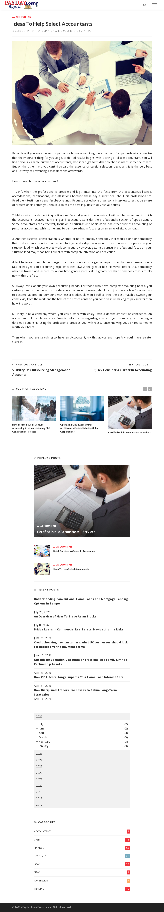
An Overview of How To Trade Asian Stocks (65, 616)
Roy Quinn (43, 31)
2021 (39, 779)
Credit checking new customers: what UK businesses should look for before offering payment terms (81, 644)
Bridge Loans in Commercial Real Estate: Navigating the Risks (79, 629)
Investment (81, 856)
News (81, 872)
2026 (39, 716)
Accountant (24, 17)
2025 (39, 753)
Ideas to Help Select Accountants (71, 569)
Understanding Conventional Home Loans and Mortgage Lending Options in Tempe (81, 601)
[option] (34, 414)
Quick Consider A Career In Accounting (123, 370)
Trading (81, 888)
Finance (81, 847)
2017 (39, 805)
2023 (39, 766)
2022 (39, 773)
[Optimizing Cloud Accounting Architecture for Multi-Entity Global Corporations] (82, 408)
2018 (39, 798)
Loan (81, 864)
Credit (81, 839)
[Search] (144, 5)
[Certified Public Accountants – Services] (130, 412)
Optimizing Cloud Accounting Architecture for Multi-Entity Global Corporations (79, 428)
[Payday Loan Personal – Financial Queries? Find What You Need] (21, 4)
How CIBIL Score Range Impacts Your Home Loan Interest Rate (79, 677)
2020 (39, 785)
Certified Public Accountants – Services (129, 432)
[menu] (154, 4)
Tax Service (81, 880)
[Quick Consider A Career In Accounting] (42, 551)
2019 (39, 792)
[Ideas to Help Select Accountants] (42, 569)
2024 (39, 760)
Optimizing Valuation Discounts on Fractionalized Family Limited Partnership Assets (80, 662)
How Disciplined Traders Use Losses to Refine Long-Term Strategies (75, 692)
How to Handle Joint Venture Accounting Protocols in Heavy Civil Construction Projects (31, 428)
